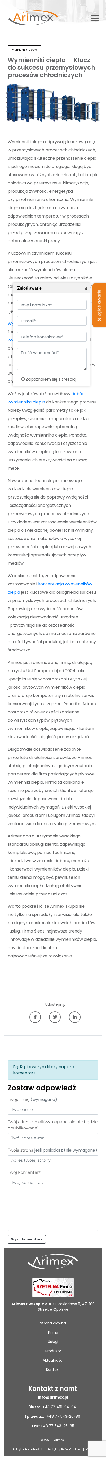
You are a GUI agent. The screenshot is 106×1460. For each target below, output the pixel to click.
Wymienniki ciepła (24, 50)
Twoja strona (52, 1150)
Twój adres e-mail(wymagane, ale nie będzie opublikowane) (53, 1124)
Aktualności (53, 1360)
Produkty (53, 1351)
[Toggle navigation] (95, 18)
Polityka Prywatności (27, 1449)
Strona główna (53, 1323)
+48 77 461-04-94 (58, 1406)
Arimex (59, 1440)
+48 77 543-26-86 (63, 1416)
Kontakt (53, 1369)
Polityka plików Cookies (64, 1449)
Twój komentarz (24, 1172)
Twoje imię (32, 1099)
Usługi (53, 1341)
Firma (53, 1332)
